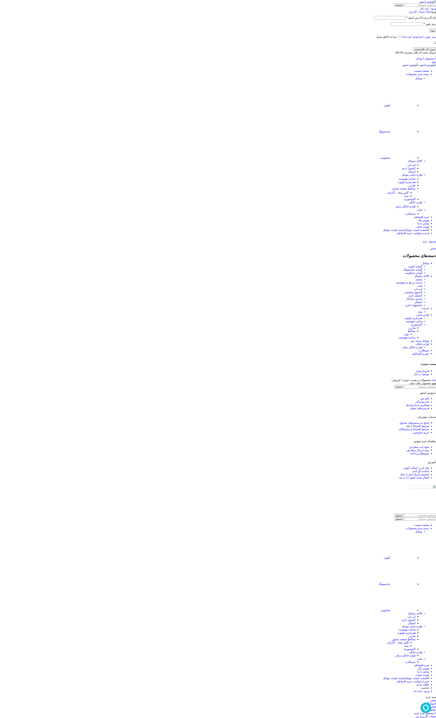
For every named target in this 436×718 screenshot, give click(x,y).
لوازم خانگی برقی (405, 206)
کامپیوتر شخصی (413, 292)
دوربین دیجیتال (414, 298)
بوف (406, 334)
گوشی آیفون (415, 266)
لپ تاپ (411, 165)
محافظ (412, 331)
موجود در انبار (421, 374)
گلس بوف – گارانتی (398, 192)
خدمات (425, 308)
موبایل (418, 78)
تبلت (419, 285)
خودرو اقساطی (420, 353)
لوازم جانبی (422, 314)
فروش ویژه (422, 370)
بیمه (406, 195)
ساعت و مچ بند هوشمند (409, 282)
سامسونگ (384, 131)
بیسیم (419, 279)
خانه (433, 380)
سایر (419, 209)
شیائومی (385, 157)
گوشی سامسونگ (412, 269)
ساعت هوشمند (407, 178)
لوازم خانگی (415, 202)
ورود (433, 30)
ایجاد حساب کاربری (420, 11)
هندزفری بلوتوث (406, 182)
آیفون (387, 105)
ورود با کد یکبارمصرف (424, 49)
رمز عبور (430, 23)
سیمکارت (410, 213)
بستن (433, 248)
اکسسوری (410, 199)
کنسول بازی (409, 168)
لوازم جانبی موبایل (412, 174)
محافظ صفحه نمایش (404, 188)
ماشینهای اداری (413, 305)
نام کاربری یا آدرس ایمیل (421, 17)
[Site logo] (427, 1)
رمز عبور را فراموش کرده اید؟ (418, 36)
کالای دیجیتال (415, 160)
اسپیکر (412, 171)
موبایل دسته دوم (420, 340)
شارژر (412, 185)
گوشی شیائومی (413, 272)
